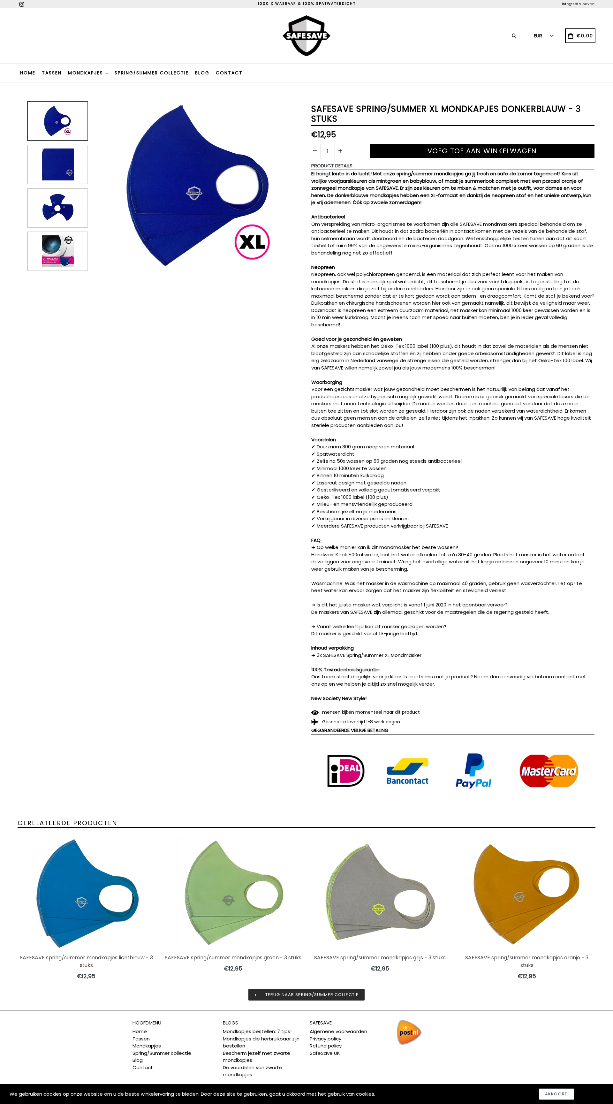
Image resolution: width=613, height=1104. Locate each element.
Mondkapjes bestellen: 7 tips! (257, 1031)
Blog (202, 73)
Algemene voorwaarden (338, 1031)
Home (27, 73)
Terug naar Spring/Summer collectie (311, 995)
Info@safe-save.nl (578, 3)
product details (331, 165)
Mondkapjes (86, 73)
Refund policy (326, 1045)
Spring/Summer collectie (152, 73)
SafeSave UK (325, 1053)
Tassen (52, 73)
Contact (229, 73)
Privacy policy (325, 1038)
